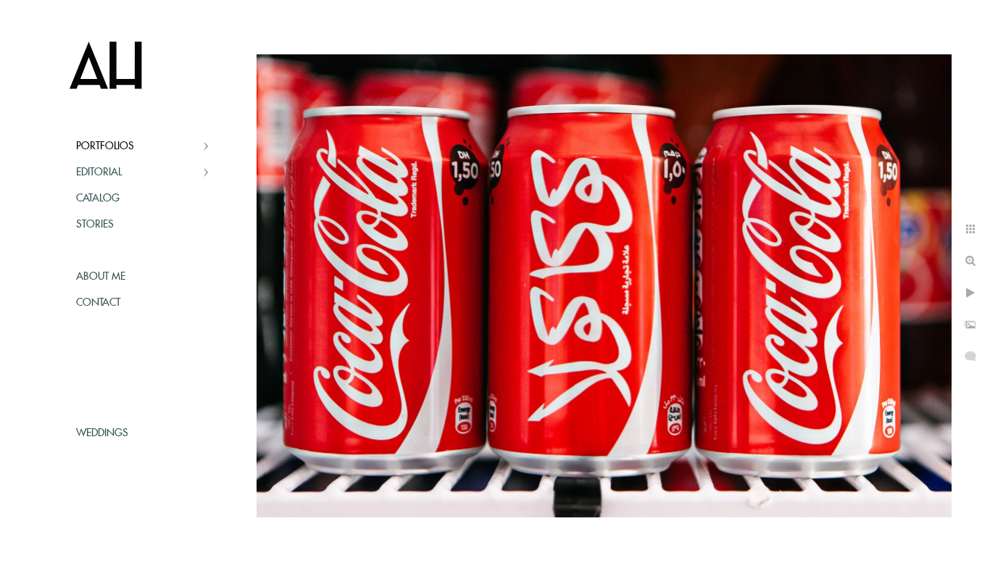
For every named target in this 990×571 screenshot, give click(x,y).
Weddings (102, 433)
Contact (98, 303)
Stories (95, 224)
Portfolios (105, 146)
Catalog (98, 198)
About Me (100, 277)
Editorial (99, 172)
